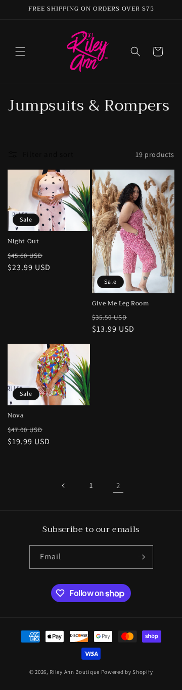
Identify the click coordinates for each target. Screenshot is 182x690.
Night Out (23, 242)
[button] (20, 51)
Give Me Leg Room (120, 304)
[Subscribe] (141, 557)
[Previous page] (64, 485)
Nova (15, 416)
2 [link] (118, 485)
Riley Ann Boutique (75, 671)
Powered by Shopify (127, 671)
